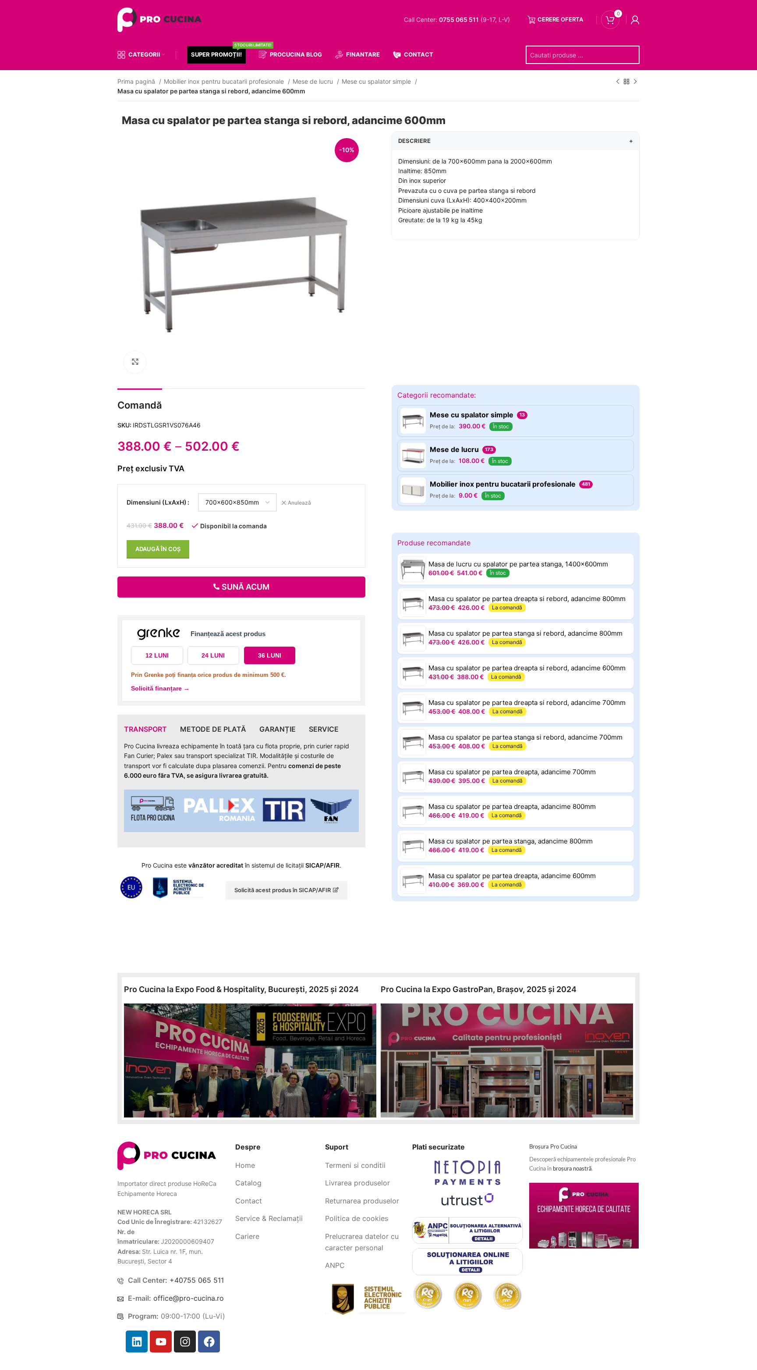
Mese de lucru (314, 81)
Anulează (299, 502)
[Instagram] (185, 1341)
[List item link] (276, 1165)
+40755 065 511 (197, 1280)
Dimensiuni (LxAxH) (157, 502)
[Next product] (635, 82)
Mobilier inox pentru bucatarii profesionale (225, 81)
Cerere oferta (560, 19)
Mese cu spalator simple (377, 81)
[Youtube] (161, 1341)
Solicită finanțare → (160, 688)
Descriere (515, 140)
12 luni (157, 655)
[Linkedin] (137, 1341)
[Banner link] (250, 1060)
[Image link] (166, 1155)
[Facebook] (209, 1341)
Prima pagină (137, 81)
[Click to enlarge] (135, 362)
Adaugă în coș (157, 548)
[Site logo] (161, 19)
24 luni (213, 655)
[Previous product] (617, 82)
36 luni (269, 655)
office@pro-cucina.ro (188, 1298)
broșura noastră (572, 1169)
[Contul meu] (635, 19)
